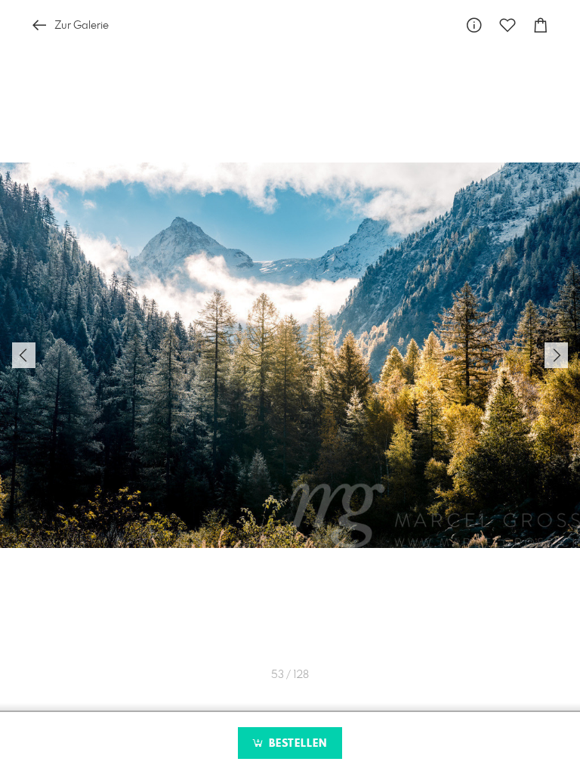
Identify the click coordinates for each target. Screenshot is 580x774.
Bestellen (296, 743)
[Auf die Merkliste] (507, 25)
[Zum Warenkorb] (541, 25)
